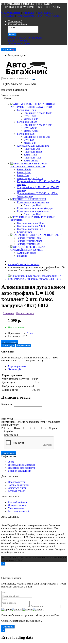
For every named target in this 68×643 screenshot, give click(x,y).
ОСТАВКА (46, 4)
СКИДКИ (9, 7)
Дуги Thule (30, 116)
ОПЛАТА (28, 4)
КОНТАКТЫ (53, 7)
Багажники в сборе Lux (37, 136)
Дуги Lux (29, 139)
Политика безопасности (21, 467)
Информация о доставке (21, 464)
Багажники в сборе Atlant (38, 124)
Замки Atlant (31, 160)
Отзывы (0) (14, 369)
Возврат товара (16, 490)
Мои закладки (16, 508)
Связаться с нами (17, 488)
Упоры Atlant (31, 130)
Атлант (31, 333)
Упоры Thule (31, 118)
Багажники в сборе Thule (38, 113)
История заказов (17, 505)
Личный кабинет (17, 502)
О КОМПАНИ (9, 4)
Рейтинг (6, 428)
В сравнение (23, 345)
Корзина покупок (18, 40)
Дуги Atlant (30, 127)
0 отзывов (8, 313)
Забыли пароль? (17, 37)
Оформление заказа (19, 43)
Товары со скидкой (18, 485)
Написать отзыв (25, 313)
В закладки (8, 345)
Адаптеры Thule (33, 151)
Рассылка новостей (19, 511)
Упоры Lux (30, 142)
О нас (11, 461)
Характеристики (17, 366)
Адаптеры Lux (32, 148)
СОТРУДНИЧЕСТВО (29, 7)
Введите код (11, 434)
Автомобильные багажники (23, 264)
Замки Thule (30, 154)
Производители (17, 482)
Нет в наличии (10, 342)
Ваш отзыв (7, 418)
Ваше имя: (7, 404)
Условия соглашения (19, 470)
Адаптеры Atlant (33, 157)
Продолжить (9, 453)
